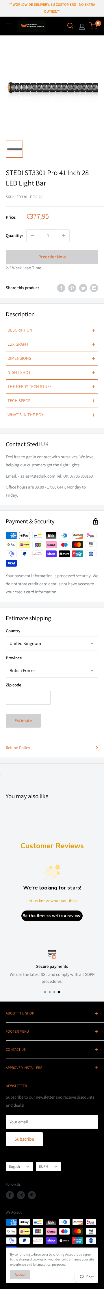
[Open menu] (9, 26)
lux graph (51, 344)
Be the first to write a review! (52, 916)
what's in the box (51, 415)
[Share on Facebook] (61, 287)
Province (14, 657)
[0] (93, 25)
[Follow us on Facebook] (10, 1195)
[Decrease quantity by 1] (33, 236)
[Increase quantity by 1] (63, 236)
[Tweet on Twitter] (83, 287)
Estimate (23, 721)
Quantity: (14, 235)
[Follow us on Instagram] (21, 1195)
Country (13, 630)
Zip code (13, 685)
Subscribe (24, 1139)
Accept (20, 1274)
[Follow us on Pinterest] (32, 1195)
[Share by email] (94, 287)
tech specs (51, 401)
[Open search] (70, 26)
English (14, 1166)
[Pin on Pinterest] (72, 287)
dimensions (51, 358)
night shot (51, 372)
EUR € (43, 1166)
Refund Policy (18, 747)
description (51, 330)
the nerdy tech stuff (51, 387)
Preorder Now (52, 257)
